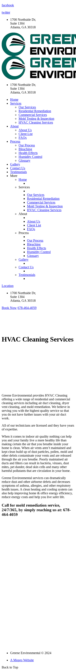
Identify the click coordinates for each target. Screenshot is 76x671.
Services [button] (15, 103)
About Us (25, 130)
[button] (9, 308)
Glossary (24, 160)
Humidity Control (30, 156)
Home (14, 99)
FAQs (23, 137)
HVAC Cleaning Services (36, 122)
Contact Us (17, 168)
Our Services (27, 107)
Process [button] (15, 141)
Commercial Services (33, 115)
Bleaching (25, 149)
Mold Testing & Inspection (36, 118)
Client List (26, 134)
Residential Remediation (35, 111)
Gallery (15, 164)
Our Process (27, 145)
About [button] (14, 126)
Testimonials (18, 172)
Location (8, 286)
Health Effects (28, 153)
